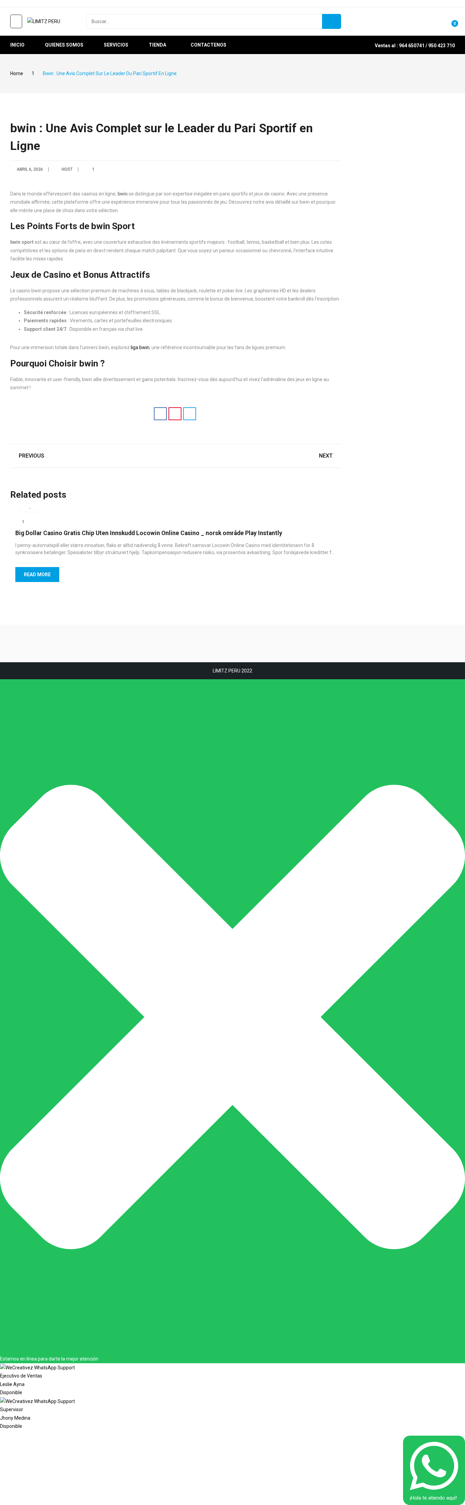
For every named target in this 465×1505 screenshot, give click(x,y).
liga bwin (140, 347)
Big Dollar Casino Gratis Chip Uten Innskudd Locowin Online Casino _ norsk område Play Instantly (148, 533)
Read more (37, 574)
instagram (23, 3)
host (67, 169)
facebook (13, 3)
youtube (32, 3)
